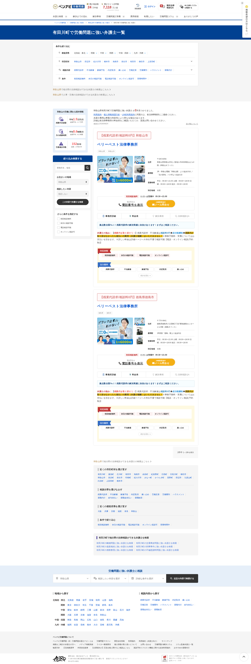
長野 (109, 610)
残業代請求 (79, 70)
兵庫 (106, 511)
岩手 (85, 600)
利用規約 (98, 114)
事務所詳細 (110, 216)
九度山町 (188, 478)
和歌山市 (78, 61)
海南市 (115, 61)
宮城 (91, 600)
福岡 (69, 625)
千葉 (91, 605)
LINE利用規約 (128, 114)
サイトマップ (167, 641)
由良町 (145, 474)
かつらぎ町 (159, 478)
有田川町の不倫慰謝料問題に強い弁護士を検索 (157, 550)
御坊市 (142, 61)
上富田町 (151, 61)
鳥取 (69, 620)
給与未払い (113, 498)
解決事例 (97, 16)
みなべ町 (148, 478)
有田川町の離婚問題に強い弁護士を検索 (114, 543)
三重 (89, 610)
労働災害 (133, 70)
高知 (122, 620)
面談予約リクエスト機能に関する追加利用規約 (152, 648)
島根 (76, 620)
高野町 (170, 478)
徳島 (102, 620)
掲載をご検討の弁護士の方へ (64, 644)
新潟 (102, 610)
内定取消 (111, 70)
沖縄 (117, 625)
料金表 (135, 216)
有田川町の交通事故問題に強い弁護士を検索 (156, 543)
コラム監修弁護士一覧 (184, 644)
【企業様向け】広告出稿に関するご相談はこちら (111, 648)
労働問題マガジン (104, 641)
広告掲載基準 (68, 648)
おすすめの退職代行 (182, 648)
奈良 (126, 511)
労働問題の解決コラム (163, 644)
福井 (128, 610)
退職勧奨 (138, 498)
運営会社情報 (119, 641)
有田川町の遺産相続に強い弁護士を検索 (114, 547)
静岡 (82, 610)
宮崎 (102, 625)
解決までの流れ (80, 16)
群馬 (104, 605)
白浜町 (100, 481)
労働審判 (143, 70)
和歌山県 (101, 151)
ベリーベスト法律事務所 (117, 144)
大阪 (100, 511)
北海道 (71, 600)
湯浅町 (111, 474)
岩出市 (124, 61)
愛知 (69, 610)
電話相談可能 (110, 79)
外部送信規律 (83, 648)
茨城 (98, 605)
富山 (115, 610)
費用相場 (134, 16)
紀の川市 (97, 61)
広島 (89, 620)
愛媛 (115, 620)
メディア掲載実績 (86, 644)
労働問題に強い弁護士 (77, 22)
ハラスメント (156, 70)
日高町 (164, 474)
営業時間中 (142, 79)
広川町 (119, 474)
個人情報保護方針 (112, 114)
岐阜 (76, 610)
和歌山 (134, 511)
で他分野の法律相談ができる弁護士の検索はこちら (81, 89)
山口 (96, 620)
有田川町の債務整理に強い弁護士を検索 (114, 550)
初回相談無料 (79, 79)
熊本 (89, 625)
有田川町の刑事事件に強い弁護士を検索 (154, 547)
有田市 (133, 61)
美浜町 (111, 478)
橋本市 (107, 61)
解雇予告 (101, 70)
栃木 (111, 605)
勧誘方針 (56, 648)
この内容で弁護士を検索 (72, 202)
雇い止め (122, 70)
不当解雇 (90, 70)
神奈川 (77, 605)
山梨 (96, 610)
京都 (113, 511)
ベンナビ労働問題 (60, 22)
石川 (122, 610)
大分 (96, 625)
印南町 (128, 478)
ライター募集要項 (104, 644)
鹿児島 (110, 625)
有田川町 (101, 474)
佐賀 (76, 625)
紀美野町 (155, 474)
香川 (109, 620)
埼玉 (85, 605)
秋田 (98, 600)
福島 (111, 600)
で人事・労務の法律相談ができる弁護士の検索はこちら (83, 95)
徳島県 (100, 313)
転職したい (149, 16)
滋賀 (120, 511)
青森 (78, 600)
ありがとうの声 (191, 16)
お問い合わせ (146, 644)
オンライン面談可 (126, 79)
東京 (69, 605)
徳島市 (109, 313)
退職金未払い (126, 498)
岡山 (82, 620)
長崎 (82, 625)
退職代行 (168, 70)
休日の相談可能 (95, 79)
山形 (104, 600)
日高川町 (174, 474)
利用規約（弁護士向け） (148, 641)
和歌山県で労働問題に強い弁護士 (99, 22)
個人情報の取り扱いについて (125, 644)
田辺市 (87, 61)
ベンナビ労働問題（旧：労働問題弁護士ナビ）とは (73, 641)
